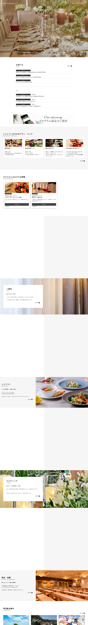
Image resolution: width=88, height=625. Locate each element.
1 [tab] (37, 159)
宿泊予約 (60, 1)
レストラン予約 (70, 1)
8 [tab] (48, 159)
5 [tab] (44, 159)
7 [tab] (47, 159)
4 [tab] (42, 159)
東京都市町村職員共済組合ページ (80, 1)
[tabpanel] (13, 148)
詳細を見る (17, 204)
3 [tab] (40, 159)
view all (68, 65)
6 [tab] (45, 159)
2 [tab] (39, 159)
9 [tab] (50, 159)
